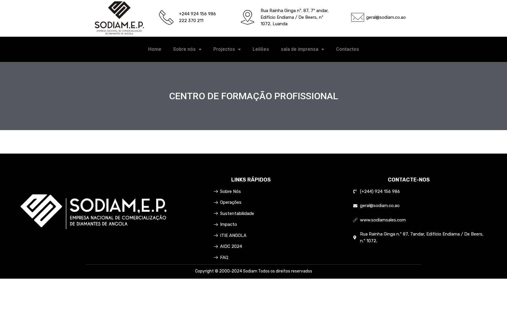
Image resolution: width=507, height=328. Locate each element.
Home (154, 49)
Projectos (224, 49)
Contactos (347, 49)
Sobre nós (184, 49)
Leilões (261, 49)
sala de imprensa (299, 49)
